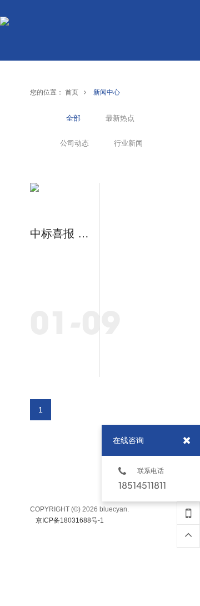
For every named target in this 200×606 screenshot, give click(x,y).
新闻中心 (106, 92)
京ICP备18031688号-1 (70, 520)
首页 (71, 92)
